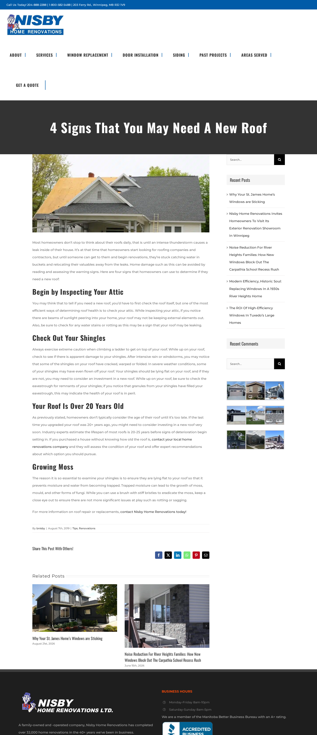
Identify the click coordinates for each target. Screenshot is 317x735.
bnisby (40, 528)
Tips (75, 528)
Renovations (87, 528)
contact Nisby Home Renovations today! (153, 512)
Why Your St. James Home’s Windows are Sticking (67, 638)
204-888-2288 (36, 4)
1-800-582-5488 (60, 4)
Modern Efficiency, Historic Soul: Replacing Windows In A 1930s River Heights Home (255, 288)
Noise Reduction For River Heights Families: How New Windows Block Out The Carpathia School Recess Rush (163, 657)
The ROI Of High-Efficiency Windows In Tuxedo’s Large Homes (251, 315)
